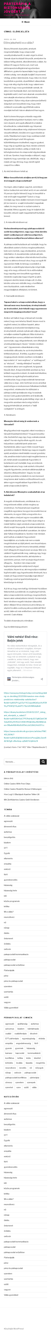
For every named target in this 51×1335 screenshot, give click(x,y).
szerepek (31, 1082)
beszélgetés (9, 837)
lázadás (29, 1063)
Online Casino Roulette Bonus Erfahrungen (23, 789)
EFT (6, 848)
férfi (6, 874)
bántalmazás (33, 1029)
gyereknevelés (10, 880)
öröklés (7, 944)
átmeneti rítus (10, 826)
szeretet (9, 1087)
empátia (7, 864)
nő (5, 922)
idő (5, 896)
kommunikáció (34, 1053)
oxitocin (7, 949)
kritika (6, 906)
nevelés (22, 1068)
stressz (8, 1082)
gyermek (19, 1048)
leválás (19, 1063)
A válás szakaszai (11, 816)
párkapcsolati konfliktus (16, 1077)
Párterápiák (9, 970)
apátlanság (22, 1024)
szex (18, 1087)
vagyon (7, 1002)
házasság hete (10, 890)
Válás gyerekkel (11, 1008)
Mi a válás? (9, 912)
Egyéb (7, 853)
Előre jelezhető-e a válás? (19, 42)
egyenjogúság (28, 1038)
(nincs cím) (8, 778)
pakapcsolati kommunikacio (16, 954)
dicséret (33, 1033)
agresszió (8, 821)
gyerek (8, 1048)
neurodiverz (9, 917)
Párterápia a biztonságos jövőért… (17, 8)
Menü (27, 22)
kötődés (9, 1063)
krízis (28, 1058)
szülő (6, 997)
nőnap (6, 928)
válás (34, 1087)
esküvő (7, 869)
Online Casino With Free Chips (17, 784)
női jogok (39, 1068)
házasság (8, 885)
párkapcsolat (10, 960)
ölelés (6, 933)
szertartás (8, 992)
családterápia (21, 1033)
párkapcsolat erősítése (14, 965)
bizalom (7, 842)
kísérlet (37, 1058)
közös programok (12, 901)
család (8, 1033)
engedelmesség (23, 1043)
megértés (40, 1063)
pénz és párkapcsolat (13, 981)
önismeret (8, 938)
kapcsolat (20, 1053)
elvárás (42, 1038)
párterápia (34, 1077)
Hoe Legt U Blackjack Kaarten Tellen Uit (21, 794)
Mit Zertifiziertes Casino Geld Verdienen (21, 800)
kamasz (8, 1053)
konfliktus (9, 1058)
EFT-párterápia (12, 1038)
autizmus (8, 832)
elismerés (8, 858)
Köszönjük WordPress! (14, 1329)
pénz (6, 976)
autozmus (9, 1029)
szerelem (8, 986)
